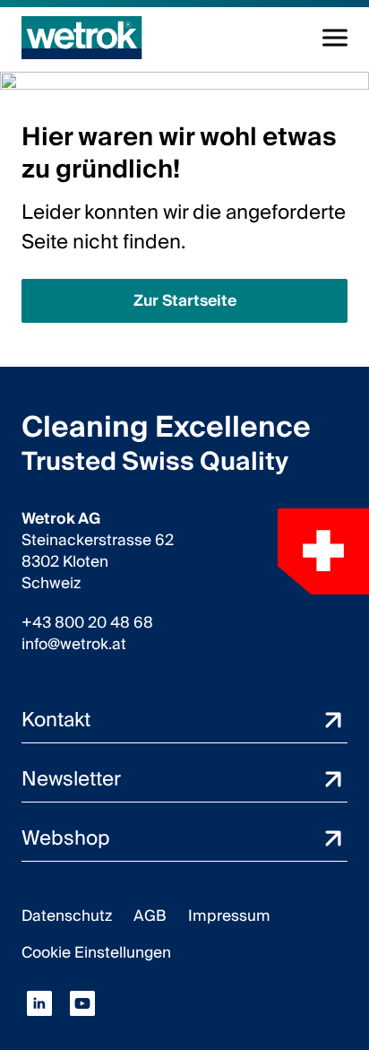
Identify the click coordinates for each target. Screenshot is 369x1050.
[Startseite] (81, 37)
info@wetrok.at (73, 644)
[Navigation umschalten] (335, 37)
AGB (150, 916)
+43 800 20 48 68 (87, 623)
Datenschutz (66, 916)
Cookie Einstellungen (96, 953)
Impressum (229, 916)
